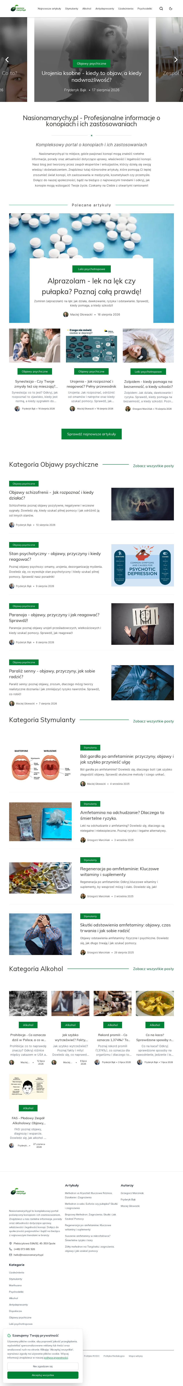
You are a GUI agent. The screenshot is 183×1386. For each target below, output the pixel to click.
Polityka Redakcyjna (114, 1356)
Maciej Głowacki (130, 1206)
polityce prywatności (56, 1357)
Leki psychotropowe (91, 269)
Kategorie (16, 1265)
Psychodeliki (145, 8)
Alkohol (86, 8)
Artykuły (72, 1185)
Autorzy (127, 1185)
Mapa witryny (136, 1356)
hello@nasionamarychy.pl (28, 1254)
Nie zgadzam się (43, 1366)
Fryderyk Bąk (128, 1199)
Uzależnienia (125, 8)
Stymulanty (71, 8)
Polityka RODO (91, 1356)
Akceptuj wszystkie (43, 1375)
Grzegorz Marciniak (132, 1193)
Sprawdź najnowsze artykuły (91, 434)
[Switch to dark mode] (170, 8)
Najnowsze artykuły (49, 8)
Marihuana (15, 1285)
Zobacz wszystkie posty (153, 465)
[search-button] (161, 9)
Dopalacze (15, 1311)
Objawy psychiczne (91, 63)
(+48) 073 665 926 (24, 1249)
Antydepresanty (104, 8)
